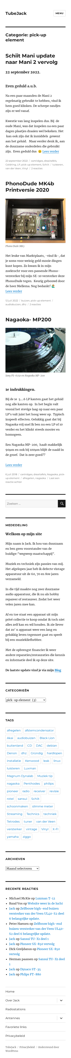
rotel (10, 799)
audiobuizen (13, 304)
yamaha (13, 836)
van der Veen (13, 168)
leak (46, 761)
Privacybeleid (15, 1036)
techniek (50, 814)
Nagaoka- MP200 (28, 319)
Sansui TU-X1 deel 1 (34, 939)
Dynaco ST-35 (30, 969)
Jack (12, 908)
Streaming (14, 814)
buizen (25, 300)
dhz (24, 304)
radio (25, 791)
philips (49, 783)
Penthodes (32, 783)
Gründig (37, 753)
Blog (58, 670)
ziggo (27, 836)
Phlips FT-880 (30, 974)
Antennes (12, 1018)
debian (52, 745)
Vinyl (25, 168)
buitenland (15, 745)
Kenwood (32, 761)
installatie (14, 761)
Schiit (45, 164)
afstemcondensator (39, 730)
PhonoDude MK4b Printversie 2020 (29, 186)
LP (18, 164)
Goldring (10, 164)
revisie (54, 791)
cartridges (37, 160)
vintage (31, 829)
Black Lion (47, 738)
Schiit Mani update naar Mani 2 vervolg (31, 59)
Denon (12, 753)
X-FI (55, 829)
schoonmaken (17, 806)
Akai (10, 738)
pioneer (12, 791)
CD (29, 745)
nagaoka (40, 478)
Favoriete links (16, 1027)
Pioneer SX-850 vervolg (37, 944)
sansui (22, 799)
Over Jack (12, 1000)
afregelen (28, 478)
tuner (28, 821)
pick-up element (31, 164)
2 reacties (36, 168)
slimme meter (42, 806)
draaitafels (50, 160)
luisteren (57, 164)
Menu (60, 13)
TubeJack (16, 13)
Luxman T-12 (45, 898)
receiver (39, 791)
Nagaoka (52, 474)
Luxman (30, 768)
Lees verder (50, 151)
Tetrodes (13, 821)
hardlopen (54, 753)
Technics (33, 814)
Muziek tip (45, 776)
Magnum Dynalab (20, 776)
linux (57, 761)
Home (10, 991)
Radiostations (15, 1009)
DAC (39, 745)
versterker (14, 829)
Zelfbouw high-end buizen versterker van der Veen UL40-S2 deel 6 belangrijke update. (36, 913)
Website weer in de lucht (45, 903)
